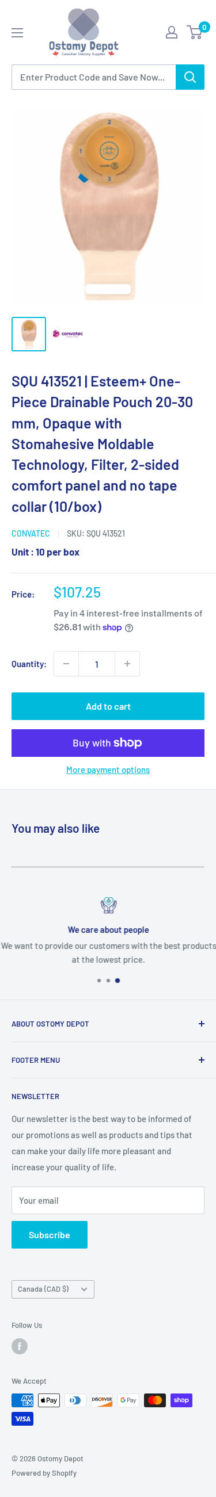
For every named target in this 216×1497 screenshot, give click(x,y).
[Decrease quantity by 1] (66, 664)
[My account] (171, 32)
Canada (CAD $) (43, 1288)
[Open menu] (17, 32)
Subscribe (49, 1234)
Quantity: (29, 663)
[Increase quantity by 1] (127, 664)
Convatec (31, 533)
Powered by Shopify (44, 1472)
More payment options (108, 769)
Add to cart (108, 705)
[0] (195, 32)
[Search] (190, 77)
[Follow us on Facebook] (20, 1346)
